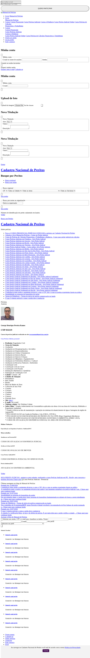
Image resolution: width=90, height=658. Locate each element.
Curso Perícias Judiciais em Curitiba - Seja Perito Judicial (25, 257)
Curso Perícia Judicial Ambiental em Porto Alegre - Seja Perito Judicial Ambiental (33, 288)
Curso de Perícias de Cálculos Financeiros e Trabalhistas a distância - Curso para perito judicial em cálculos (42, 237)
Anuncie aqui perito (11, 535)
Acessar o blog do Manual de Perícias (14, 517)
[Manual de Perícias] (8, 12)
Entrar (3, 164)
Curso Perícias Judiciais (32, 22)
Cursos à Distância (47, 22)
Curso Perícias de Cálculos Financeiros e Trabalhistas (44, 36)
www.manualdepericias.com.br (38, 334)
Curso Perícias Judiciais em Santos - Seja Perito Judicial (24, 275)
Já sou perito (9, 40)
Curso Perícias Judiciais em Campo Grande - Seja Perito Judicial (27, 263)
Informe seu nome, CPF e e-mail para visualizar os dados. (23, 519)
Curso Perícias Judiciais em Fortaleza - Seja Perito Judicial (25, 239)
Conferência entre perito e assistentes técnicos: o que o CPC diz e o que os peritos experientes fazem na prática (43, 292)
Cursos (7, 22)
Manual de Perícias (16, 16)
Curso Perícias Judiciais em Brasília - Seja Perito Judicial (24, 265)
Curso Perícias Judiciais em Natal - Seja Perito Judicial (24, 267)
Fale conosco (9, 642)
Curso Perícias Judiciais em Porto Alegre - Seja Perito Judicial (26, 253)
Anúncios (8, 640)
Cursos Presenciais (17, 22)
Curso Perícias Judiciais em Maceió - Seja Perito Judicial (24, 271)
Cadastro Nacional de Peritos (23, 170)
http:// (11, 400)
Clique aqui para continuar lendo (15, 499)
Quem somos (9, 635)
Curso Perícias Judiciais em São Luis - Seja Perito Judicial (25, 269)
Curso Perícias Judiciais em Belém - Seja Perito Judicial (24, 249)
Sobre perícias (10, 638)
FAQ (7, 644)
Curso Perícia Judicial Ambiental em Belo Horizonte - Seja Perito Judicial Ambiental (34, 284)
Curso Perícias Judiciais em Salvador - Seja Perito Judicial (25, 273)
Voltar (3, 215)
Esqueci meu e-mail (7, 69)
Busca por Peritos (7, 219)
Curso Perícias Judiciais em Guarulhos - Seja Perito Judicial (25, 261)
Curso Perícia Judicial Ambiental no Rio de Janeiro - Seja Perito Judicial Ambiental (34, 278)
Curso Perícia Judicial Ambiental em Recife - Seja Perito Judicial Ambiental (31, 290)
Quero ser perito (10, 38)
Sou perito (4, 196)
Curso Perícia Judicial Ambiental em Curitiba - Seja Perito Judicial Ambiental (32, 282)
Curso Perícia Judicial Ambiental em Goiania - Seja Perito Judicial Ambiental (31, 286)
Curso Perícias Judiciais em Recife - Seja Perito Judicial (24, 243)
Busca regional (10, 180)
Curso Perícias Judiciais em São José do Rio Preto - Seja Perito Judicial (29, 251)
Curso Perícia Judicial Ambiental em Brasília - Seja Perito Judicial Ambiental (31, 276)
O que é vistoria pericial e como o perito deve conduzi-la (24, 298)
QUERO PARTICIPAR (45, 8)
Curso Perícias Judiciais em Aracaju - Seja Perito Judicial (25, 241)
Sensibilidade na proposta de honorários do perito (22, 294)
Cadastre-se (19, 69)
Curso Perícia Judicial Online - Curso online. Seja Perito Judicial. (27, 247)
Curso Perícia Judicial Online (64, 22)
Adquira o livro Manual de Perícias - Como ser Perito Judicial (26, 235)
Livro (7, 16)
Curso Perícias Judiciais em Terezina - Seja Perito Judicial (25, 245)
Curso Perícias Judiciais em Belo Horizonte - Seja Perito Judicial (27, 255)
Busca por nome (11, 182)
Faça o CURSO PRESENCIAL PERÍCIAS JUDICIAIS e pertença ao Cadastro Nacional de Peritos (40, 233)
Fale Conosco (10, 42)
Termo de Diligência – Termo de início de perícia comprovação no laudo (30, 296)
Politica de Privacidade (72, 647)
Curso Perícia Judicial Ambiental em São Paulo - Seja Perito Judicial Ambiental (32, 280)
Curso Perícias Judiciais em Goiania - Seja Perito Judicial (25, 259)
